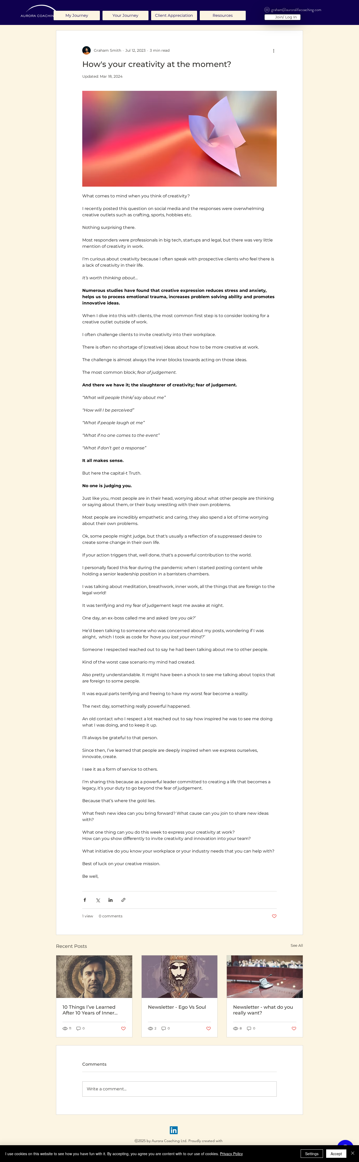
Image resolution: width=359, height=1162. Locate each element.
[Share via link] (123, 899)
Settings (312, 1153)
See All (297, 945)
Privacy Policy (231, 1153)
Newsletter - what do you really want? (263, 1010)
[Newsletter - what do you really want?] (265, 976)
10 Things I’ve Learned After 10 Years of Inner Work (89, 1010)
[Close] (353, 1153)
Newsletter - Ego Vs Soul (177, 1007)
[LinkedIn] (174, 1130)
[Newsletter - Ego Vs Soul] (180, 976)
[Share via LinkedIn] (110, 899)
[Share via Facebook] (84, 899)
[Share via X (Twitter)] (97, 899)
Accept (336, 1153)
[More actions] (273, 50)
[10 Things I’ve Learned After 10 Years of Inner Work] (94, 976)
